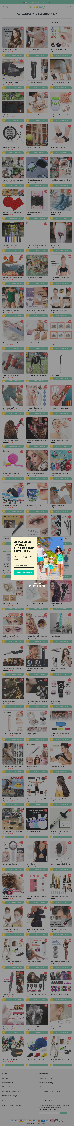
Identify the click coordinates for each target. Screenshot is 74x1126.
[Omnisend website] (37, 584)
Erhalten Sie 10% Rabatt (24, 573)
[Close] (61, 539)
